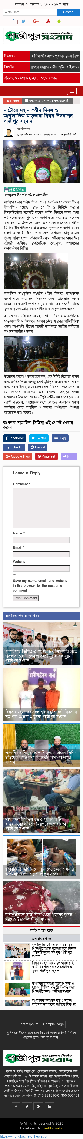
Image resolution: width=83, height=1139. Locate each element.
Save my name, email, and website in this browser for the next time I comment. (40, 585)
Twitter (40, 438)
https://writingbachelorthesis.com (24, 1136)
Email (18, 547)
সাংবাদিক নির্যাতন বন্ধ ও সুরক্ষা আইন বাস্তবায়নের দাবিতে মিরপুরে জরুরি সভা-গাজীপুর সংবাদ (36, 824)
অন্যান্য (33, 101)
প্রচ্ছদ (55, 101)
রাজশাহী (64, 101)
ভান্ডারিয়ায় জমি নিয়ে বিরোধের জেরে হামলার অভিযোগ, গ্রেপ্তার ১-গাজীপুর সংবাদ (39, 872)
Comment (21, 484)
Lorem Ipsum (28, 1024)
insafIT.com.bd (52, 1128)
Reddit (39, 447)
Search (68, 12)
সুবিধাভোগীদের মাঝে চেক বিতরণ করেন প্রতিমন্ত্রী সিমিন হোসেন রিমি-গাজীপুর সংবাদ (41, 1035)
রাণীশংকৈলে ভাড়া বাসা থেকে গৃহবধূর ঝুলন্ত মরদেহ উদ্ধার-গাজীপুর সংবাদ (38, 917)
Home (14, 101)
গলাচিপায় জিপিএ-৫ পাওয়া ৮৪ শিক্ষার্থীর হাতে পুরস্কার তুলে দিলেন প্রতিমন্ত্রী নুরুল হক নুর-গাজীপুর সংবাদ (41, 656)
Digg (62, 438)
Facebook (16, 438)
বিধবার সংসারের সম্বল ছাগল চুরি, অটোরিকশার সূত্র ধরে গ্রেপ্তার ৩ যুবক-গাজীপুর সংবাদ (41, 714)
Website (19, 561)
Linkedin (16, 447)
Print (70, 456)
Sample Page (53, 1024)
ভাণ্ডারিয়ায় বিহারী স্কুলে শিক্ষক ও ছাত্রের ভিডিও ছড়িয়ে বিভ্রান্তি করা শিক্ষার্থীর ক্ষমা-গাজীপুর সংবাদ (41, 757)
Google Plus (20, 456)
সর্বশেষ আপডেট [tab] (41, 930)
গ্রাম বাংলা (44, 101)
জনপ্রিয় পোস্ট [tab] (41, 938)
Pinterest (48, 456)
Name (19, 533)
